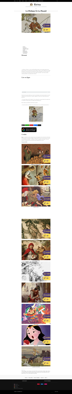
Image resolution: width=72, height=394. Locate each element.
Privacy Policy (31, 377)
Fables (46, 371)
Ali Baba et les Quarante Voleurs (36, 164)
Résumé (24, 46)
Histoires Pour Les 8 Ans (25, 373)
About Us (26, 377)
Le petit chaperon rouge (36, 260)
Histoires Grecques (34, 372)
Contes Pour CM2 (34, 371)
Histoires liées (25, 50)
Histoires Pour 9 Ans (46, 372)
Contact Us (42, 377)
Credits (24, 49)
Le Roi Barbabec (36, 239)
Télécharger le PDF (25, 48)
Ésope (22, 137)
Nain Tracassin (36, 324)
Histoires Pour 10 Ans (40, 372)
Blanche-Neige (36, 345)
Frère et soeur (36, 185)
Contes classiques (24, 371)
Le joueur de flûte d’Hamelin (36, 303)
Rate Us (46, 377)
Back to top (56, 391)
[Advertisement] (36, 40)
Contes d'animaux (29, 371)
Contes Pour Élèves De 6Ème (41, 371)
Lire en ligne (25, 47)
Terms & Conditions (36, 377)
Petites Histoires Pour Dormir (33, 373)
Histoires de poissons (28, 372)
